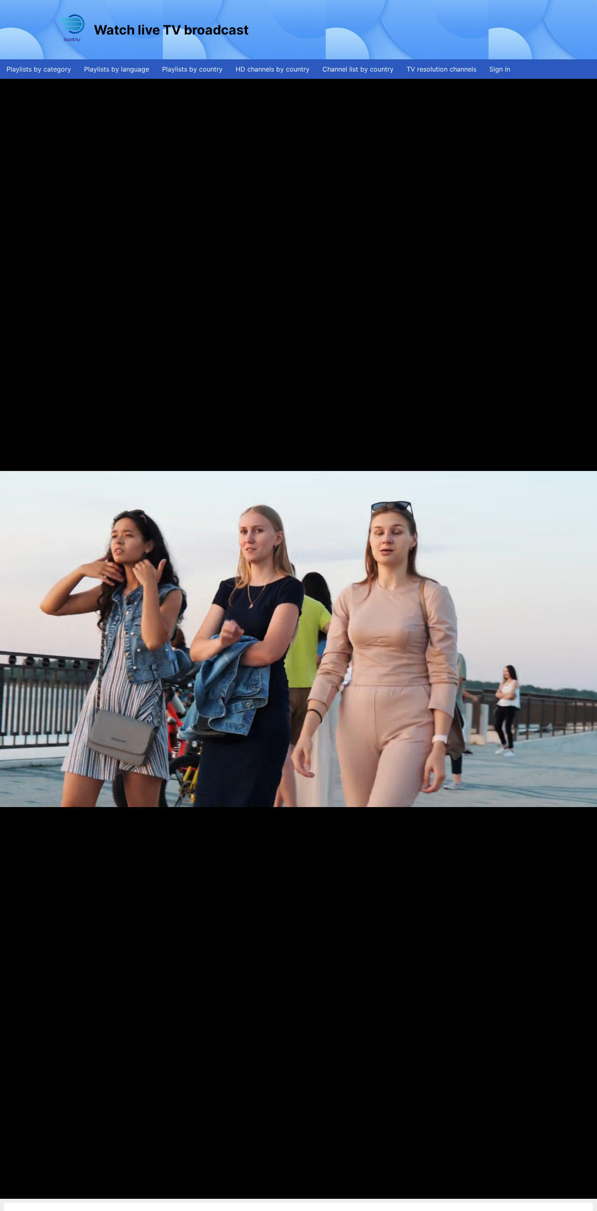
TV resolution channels (441, 69)
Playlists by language (116, 69)
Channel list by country (358, 69)
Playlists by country (192, 69)
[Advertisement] (398, 29)
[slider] (297, 1193)
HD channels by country (272, 69)
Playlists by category (38, 69)
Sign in (499, 69)
